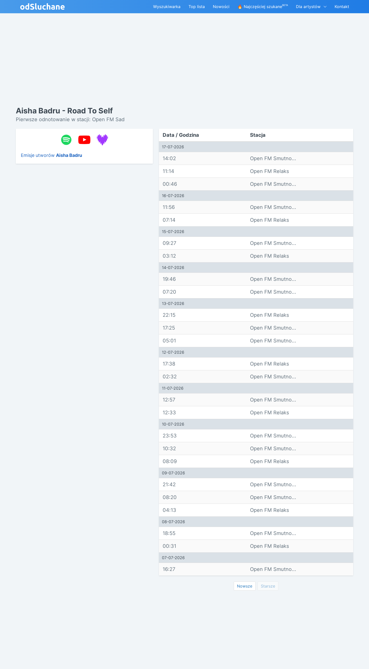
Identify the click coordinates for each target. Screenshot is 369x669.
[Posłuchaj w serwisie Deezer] (102, 140)
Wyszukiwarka (166, 6)
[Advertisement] (84, 245)
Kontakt (342, 6)
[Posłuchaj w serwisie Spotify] (66, 140)
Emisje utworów (51, 155)
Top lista (197, 6)
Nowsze (244, 586)
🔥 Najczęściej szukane (262, 6)
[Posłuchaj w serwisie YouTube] (84, 140)
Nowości (221, 6)
